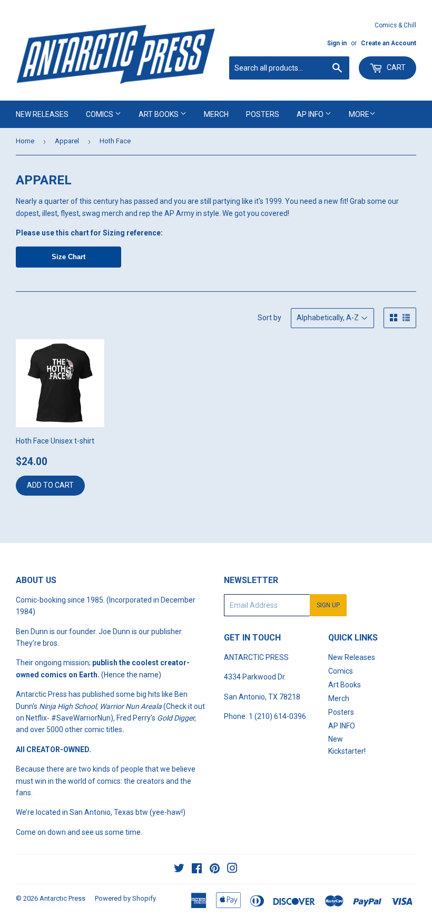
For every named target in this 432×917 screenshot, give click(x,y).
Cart (395, 67)
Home (25, 141)
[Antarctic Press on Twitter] (179, 869)
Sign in (337, 43)
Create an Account (388, 43)
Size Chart (68, 257)
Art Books (159, 114)
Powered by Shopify (125, 898)
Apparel (67, 141)
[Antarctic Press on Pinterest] (214, 869)
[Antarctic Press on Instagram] (232, 869)
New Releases (42, 114)
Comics (100, 114)
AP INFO (311, 114)
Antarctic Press (62, 898)
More (359, 114)
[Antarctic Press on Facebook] (196, 869)
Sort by (269, 317)
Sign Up (328, 605)
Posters (262, 114)
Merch (216, 114)
